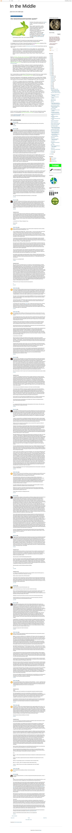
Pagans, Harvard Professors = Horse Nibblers (55, 146)
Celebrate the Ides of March (55, 129)
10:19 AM (14, 568)
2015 (51, 64)
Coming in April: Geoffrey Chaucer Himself (54, 139)
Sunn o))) (52, 101)
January (52, 152)
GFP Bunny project (14, 63)
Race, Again (53, 144)
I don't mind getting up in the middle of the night (55, 134)
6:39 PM (14, 771)
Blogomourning (53, 100)
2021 (51, 56)
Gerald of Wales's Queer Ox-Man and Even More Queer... (55, 103)
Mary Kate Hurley (53, 161)
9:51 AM (14, 546)
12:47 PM (14, 582)
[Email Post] (23, 114)
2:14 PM (14, 629)
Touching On (53, 137)
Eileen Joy (14, 122)
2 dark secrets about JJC (54, 120)
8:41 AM (14, 372)
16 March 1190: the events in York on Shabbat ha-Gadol (55, 127)
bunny (34, 36)
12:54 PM (14, 599)
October (52, 78)
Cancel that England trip (54, 136)
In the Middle (23, 6)
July (51, 82)
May (51, 85)
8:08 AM (14, 354)
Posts (51, 48)
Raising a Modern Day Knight (55, 123)
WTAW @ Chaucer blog (54, 89)
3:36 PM (14, 716)
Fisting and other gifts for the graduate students (55, 107)
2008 (51, 73)
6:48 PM (14, 224)
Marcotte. (35, 810)
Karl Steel (14, 774)
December (52, 76)
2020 (51, 57)
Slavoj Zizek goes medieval (55, 105)
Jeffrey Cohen (15, 227)
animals (14, 115)
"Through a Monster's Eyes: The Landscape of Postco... (55, 91)
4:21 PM (14, 209)
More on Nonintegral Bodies (55, 130)
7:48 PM (14, 260)
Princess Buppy (53, 108)
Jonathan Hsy (53, 159)
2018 (51, 60)
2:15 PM (14, 677)
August (52, 81)
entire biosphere (40, 36)
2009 (51, 72)
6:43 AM (14, 308)
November (52, 77)
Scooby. (26, 303)
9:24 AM (14, 406)
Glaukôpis (14, 585)
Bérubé (29, 810)
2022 (51, 55)
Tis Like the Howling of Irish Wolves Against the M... (55, 132)
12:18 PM (14, 125)
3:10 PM (14, 702)
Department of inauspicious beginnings (55, 95)
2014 (51, 65)
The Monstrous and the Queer (31, 46)
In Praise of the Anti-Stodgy (55, 124)
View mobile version (29, 819)
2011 (51, 69)
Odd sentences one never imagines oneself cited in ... (55, 112)
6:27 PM (14, 765)
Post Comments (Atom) (18, 822)
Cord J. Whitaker (53, 158)
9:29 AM (14, 532)
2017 (51, 61)
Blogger (40, 830)
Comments (52, 50)
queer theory (18, 115)
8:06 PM (14, 492)
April (52, 86)
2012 (51, 68)
